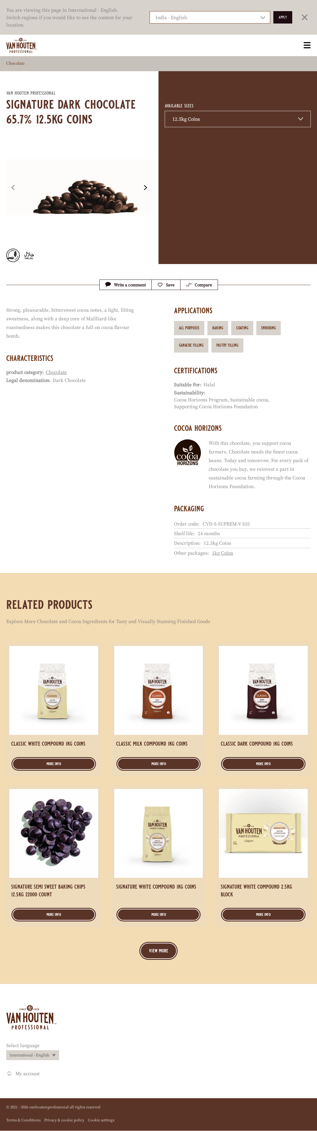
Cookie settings (101, 1120)
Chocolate (15, 63)
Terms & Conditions (23, 1120)
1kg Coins (222, 552)
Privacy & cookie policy (64, 1120)
